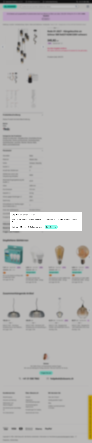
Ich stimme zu (51, 227)
